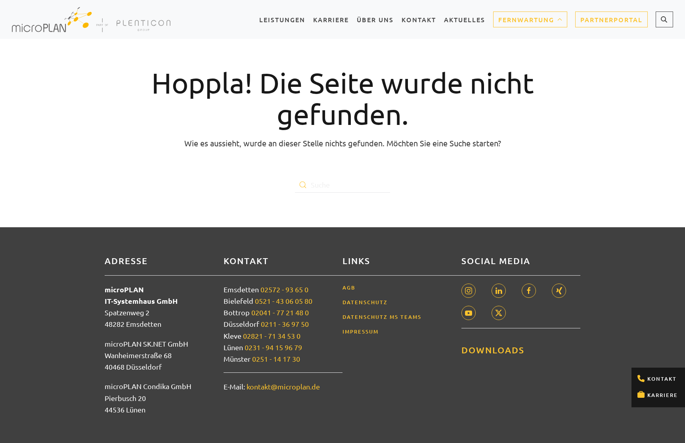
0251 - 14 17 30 (276, 359)
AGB (349, 287)
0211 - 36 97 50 (285, 324)
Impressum (360, 331)
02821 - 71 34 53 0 (271, 336)
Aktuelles (464, 22)
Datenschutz (365, 302)
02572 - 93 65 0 (284, 289)
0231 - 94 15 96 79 (273, 347)
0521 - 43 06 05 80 (283, 301)
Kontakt (662, 378)
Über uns (375, 22)
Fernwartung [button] (526, 19)
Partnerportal (611, 19)
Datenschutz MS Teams (381, 316)
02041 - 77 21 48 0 (280, 312)
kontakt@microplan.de (283, 386)
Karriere (662, 395)
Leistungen (282, 22)
